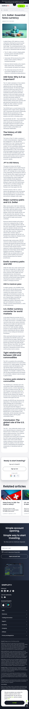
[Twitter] (2, 597)
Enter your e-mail (6, 548)
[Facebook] (2, 591)
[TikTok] (10, 591)
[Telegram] (13, 591)
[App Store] (3, 607)
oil (21, 389)
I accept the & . (12, 552)
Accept (14, 703)
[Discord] (5, 597)
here (13, 697)
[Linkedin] (5, 591)
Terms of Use (11, 552)
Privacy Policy (17, 552)
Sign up (21, 6)
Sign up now (14, 469)
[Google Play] (8, 607)
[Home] (1, 10)
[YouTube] (7, 591)
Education (6, 10)
